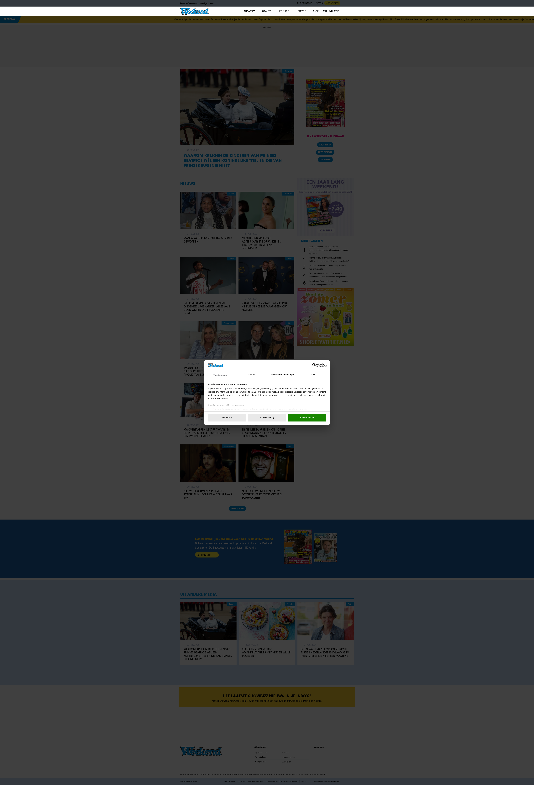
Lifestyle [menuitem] (301, 11)
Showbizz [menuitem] (249, 11)
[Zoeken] (351, 11)
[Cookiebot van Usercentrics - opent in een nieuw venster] (314, 365)
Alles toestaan (307, 417)
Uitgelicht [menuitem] (283, 11)
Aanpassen (265, 417)
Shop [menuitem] (316, 11)
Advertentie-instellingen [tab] (282, 374)
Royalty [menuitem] (266, 11)
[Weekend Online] (194, 11)
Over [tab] (314, 374)
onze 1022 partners (224, 388)
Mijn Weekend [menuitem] (331, 11)
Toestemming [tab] (220, 375)
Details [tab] (251, 374)
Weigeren (227, 417)
